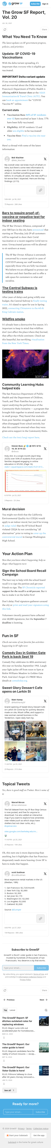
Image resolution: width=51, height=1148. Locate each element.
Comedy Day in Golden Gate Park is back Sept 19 (24, 654)
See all (7, 1090)
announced (38, 230)
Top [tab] (5, 1010)
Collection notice (40, 1128)
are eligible (18, 131)
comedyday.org (19, 680)
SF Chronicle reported (33, 587)
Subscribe (35, 4)
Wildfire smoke (13, 319)
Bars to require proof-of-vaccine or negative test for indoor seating (23, 216)
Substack (12, 1142)
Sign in (45, 4)
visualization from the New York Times (23, 341)
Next (42, 1000)
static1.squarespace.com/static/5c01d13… (24, 466)
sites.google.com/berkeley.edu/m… (21, 831)
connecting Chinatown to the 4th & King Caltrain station (23, 310)
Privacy (21, 1128)
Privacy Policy (25, 979)
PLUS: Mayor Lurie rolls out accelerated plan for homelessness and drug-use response (18, 1029)
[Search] (46, 1010)
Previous (10, 1000)
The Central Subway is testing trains (19, 290)
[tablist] (9, 1010)
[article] (25, 1027)
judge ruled (10, 526)
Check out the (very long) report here (20, 437)
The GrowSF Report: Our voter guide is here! (16, 1046)
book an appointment (17, 100)
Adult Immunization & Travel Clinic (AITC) (23, 94)
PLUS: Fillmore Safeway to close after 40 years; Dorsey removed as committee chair (18, 1075)
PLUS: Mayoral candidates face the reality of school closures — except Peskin (18, 1052)
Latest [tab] (12, 1010)
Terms (29, 1128)
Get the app (38, 1135)
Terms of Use (38, 974)
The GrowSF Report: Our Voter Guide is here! (16, 1069)
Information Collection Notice (30, 977)
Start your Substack (18, 1135)
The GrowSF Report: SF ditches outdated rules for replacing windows (17, 1021)
